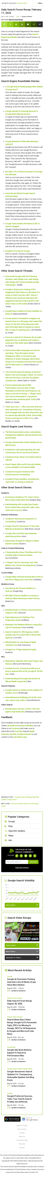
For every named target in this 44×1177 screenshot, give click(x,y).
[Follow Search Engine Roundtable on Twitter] (21, 855)
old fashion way (20, 737)
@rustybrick (12, 725)
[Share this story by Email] (34, 24)
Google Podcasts (24, 734)
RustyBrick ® (21, 1161)
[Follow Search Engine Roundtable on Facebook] (16, 855)
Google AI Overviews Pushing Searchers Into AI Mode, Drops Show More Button (21, 982)
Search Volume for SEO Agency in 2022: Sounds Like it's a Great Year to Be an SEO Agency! (23, 635)
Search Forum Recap (16, 19)
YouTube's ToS (33, 1172)
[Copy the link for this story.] (40, 24)
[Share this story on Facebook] (4, 24)
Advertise (22, 1144)
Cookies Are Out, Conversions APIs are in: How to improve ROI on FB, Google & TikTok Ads (23, 671)
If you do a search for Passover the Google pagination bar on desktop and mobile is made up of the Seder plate (23, 340)
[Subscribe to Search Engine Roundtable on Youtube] (30, 855)
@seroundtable (26, 725)
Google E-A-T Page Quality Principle (20, 649)
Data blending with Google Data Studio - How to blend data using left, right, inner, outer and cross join (22, 507)
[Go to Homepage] (14, 3)
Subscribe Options (22, 868)
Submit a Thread (22, 1125)
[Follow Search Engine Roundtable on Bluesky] (25, 855)
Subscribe (33, 862)
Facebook (16, 728)
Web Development (34, 1161)
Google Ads (11, 1047)
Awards (22, 1133)
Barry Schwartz (27, 16)
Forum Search (22, 1129)
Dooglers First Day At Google (17, 251)
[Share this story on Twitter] (10, 24)
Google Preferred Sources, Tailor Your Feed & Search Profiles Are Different (20, 1099)
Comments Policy (22, 1140)
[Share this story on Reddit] (16, 24)
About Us (22, 1136)
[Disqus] (22, 767)
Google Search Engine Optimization (19, 1069)
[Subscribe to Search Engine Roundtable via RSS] (34, 855)
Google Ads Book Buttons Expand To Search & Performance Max (19, 1053)
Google (9, 976)
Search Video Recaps (15, 1017)
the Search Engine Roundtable (20, 1155)
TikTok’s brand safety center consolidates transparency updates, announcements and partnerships (23, 435)
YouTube (18, 731)
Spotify (13, 734)
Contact (22, 1147)
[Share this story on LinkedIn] (22, 24)
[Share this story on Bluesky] (28, 24)
